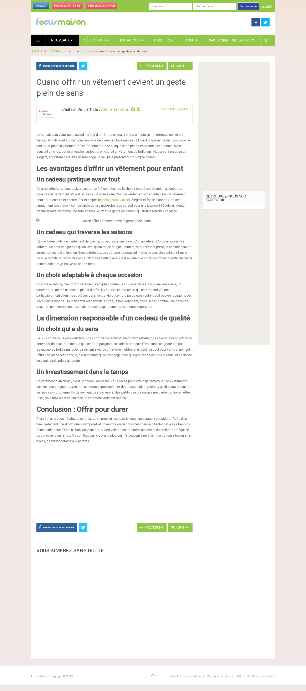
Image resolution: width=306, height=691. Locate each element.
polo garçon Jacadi (116, 200)
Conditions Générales (261, 676)
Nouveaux (61, 40)
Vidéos (190, 40)
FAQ (238, 676)
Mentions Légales (218, 676)
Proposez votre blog (67, 5)
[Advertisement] (114, 605)
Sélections (95, 40)
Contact (173, 676)
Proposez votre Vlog (101, 5)
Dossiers (162, 40)
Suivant (178, 66)
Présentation (192, 676)
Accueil (41, 5)
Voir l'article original (173, 109)
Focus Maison (40, 676)
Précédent (153, 66)
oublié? (267, 6)
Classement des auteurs (231, 40)
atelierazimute (114, 109)
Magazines (130, 40)
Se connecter (248, 6)
